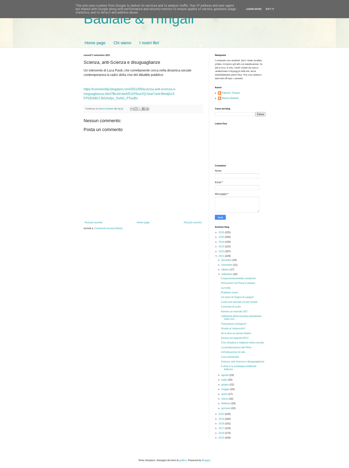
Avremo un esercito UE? (234, 311)
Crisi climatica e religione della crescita (242, 342)
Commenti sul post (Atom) (108, 228)
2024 (222, 241)
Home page (95, 43)
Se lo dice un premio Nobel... (237, 333)
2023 (222, 246)
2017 (222, 428)
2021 (222, 256)
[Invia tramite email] (132, 109)
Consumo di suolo (231, 306)
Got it (270, 9)
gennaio (226, 408)
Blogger (206, 460)
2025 (222, 237)
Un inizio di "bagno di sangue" (237, 297)
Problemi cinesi (229, 292)
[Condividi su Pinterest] (147, 109)
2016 (222, 433)
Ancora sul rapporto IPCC (235, 338)
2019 (222, 419)
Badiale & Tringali (139, 18)
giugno (225, 384)
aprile (224, 394)
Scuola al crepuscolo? (233, 328)
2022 (222, 251)
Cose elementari (230, 357)
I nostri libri (149, 43)
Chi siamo (122, 43)
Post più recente (93, 222)
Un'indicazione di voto (233, 352)
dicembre (226, 260)
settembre (227, 274)
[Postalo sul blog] (136, 109)
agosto (225, 375)
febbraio (226, 403)
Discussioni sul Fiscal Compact (238, 283)
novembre (227, 264)
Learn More (254, 9)
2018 (222, 423)
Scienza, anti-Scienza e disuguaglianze (242, 361)
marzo (225, 398)
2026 (222, 232)
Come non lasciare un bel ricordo (239, 302)
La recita (225, 287)
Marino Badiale (230, 98)
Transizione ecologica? (234, 323)
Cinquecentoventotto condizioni (238, 278)
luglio (224, 379)
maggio (225, 389)
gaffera (183, 460)
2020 (222, 414)
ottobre (225, 269)
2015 (222, 437)
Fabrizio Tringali (231, 92)
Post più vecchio (193, 222)
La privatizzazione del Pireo (236, 347)
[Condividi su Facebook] (144, 109)
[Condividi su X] (140, 109)
